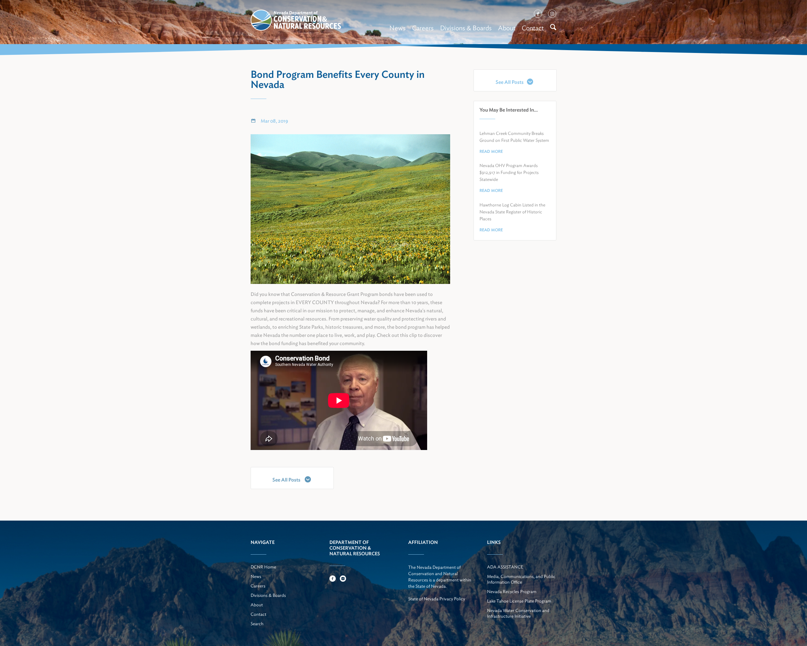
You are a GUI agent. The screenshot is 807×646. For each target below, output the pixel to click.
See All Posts (286, 480)
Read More (491, 151)
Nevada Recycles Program (512, 591)
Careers (423, 28)
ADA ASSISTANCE (505, 566)
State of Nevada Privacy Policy (436, 598)
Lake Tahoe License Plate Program (519, 600)
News (397, 28)
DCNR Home (263, 566)
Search (257, 623)
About (506, 28)
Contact (533, 28)
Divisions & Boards (466, 28)
